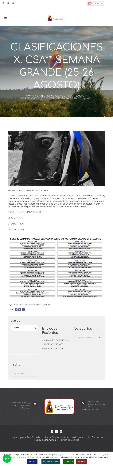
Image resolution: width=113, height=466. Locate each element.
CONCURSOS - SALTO (70, 95)
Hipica (39, 305)
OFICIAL (46, 305)
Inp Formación (95, 437)
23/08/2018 (13, 191)
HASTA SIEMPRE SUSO (53, 344)
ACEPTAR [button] (69, 462)
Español (95, 3)
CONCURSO (18, 305)
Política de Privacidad (45, 440)
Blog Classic (45, 95)
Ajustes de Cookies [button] (50, 462)
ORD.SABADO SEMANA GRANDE (25, 212)
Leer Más (32, 462)
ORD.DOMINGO (16, 223)
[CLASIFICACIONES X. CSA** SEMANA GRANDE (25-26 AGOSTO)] (56, 158)
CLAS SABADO (15, 218)
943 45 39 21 (96, 409)
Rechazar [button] (81, 462)
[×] (7, 458)
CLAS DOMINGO (16, 229)
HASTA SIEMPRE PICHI (53, 348)
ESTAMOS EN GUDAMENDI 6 (56, 340)
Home (30, 95)
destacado (30, 305)
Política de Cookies (69, 440)
